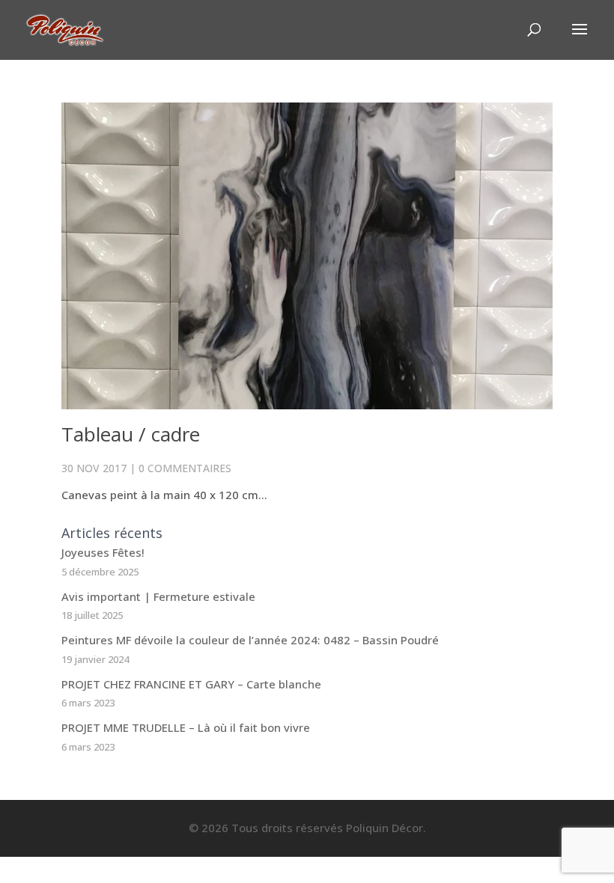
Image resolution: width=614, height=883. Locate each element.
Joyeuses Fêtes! (103, 552)
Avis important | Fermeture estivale (158, 596)
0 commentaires (185, 468)
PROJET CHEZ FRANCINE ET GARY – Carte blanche (191, 683)
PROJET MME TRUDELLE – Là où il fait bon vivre (185, 727)
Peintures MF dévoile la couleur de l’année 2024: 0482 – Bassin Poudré (250, 639)
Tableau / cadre (130, 434)
